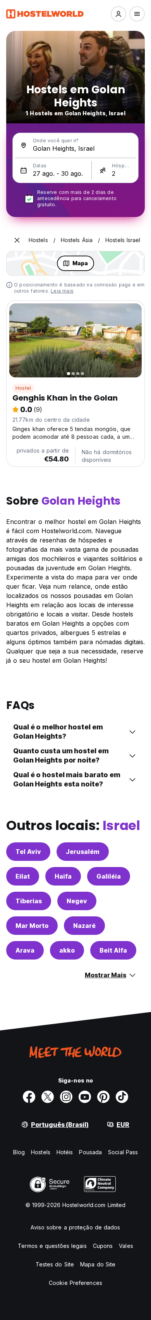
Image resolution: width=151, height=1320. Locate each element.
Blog (19, 1152)
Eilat (22, 876)
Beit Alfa (113, 950)
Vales (126, 1246)
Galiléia (108, 876)
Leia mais (62, 291)
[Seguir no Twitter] (47, 1097)
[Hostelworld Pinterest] (103, 1097)
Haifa (63, 876)
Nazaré (84, 925)
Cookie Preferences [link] (75, 1283)
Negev (77, 901)
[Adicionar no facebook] (29, 1097)
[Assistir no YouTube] (85, 1097)
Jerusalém (83, 851)
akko (67, 950)
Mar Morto (31, 925)
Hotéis (65, 1152)
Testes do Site (55, 1264)
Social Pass (123, 1152)
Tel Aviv (28, 851)
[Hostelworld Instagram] (66, 1097)
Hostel (23, 388)
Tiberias (28, 901)
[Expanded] (17, 240)
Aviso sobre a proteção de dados (75, 1227)
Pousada (90, 1152)
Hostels (40, 1152)
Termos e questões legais (52, 1246)
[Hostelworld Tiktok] (122, 1097)
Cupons (103, 1246)
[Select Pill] (118, 14)
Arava (24, 950)
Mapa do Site (97, 1264)
